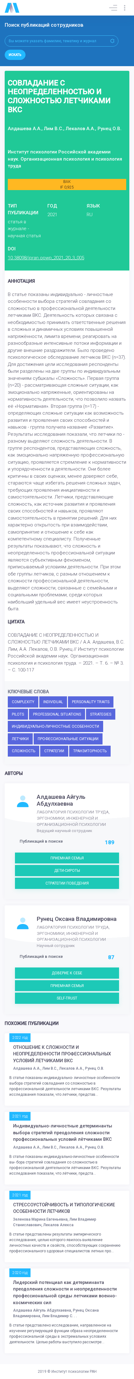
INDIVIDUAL (53, 702)
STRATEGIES (100, 714)
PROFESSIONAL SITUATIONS (57, 714)
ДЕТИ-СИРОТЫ (67, 870)
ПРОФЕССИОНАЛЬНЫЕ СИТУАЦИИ (68, 739)
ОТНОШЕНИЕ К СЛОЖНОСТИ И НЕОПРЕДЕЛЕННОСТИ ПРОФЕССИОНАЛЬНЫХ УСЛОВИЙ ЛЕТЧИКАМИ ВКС (62, 1054)
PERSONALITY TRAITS (90, 702)
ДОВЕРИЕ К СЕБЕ (67, 973)
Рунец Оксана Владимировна (77, 919)
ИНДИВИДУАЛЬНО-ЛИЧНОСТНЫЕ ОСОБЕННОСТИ (55, 726)
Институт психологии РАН (74, 1371)
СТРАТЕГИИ (54, 751)
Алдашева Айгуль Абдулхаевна (61, 800)
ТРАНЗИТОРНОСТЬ (90, 751)
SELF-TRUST (67, 998)
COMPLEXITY (23, 702)
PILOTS (18, 714)
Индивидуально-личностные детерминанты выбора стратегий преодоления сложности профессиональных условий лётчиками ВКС (62, 1132)
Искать (15, 55)
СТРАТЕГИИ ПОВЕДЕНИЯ (67, 883)
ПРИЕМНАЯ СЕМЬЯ (67, 858)
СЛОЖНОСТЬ (23, 751)
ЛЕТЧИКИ (20, 739)
